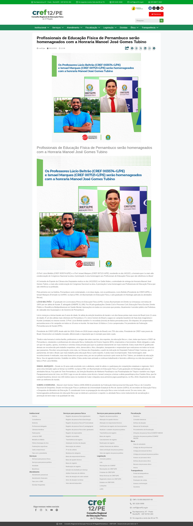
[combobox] (147, 20)
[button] (132, 48)
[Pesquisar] (162, 20)
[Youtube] (162, 8)
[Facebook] (150, 8)
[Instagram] (154, 8)
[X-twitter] (158, 8)
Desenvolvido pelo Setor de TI (127, 524)
